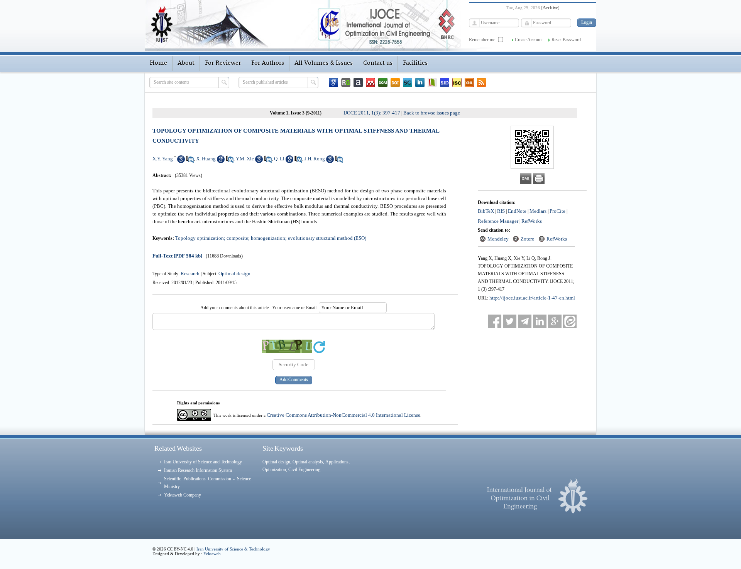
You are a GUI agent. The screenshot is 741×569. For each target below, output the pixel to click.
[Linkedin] (420, 82)
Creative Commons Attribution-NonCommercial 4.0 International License (343, 415)
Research (190, 273)
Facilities (415, 63)
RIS (501, 211)
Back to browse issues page (431, 113)
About (186, 63)
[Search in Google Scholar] (181, 161)
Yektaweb (212, 553)
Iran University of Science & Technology (233, 549)
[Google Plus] (555, 321)
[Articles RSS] (481, 82)
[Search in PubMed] (190, 161)
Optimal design (234, 273)
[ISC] (457, 82)
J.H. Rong (315, 159)
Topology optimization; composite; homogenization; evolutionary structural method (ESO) (270, 238)
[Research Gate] (345, 82)
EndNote (517, 211)
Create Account (529, 39)
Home (158, 63)
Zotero (528, 239)
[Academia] (358, 82)
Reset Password (566, 39)
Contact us (377, 63)
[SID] (444, 82)
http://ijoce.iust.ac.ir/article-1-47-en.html (532, 298)
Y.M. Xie (245, 159)
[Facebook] (494, 321)
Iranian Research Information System (198, 470)
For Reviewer (223, 63)
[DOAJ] (382, 82)
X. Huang (206, 159)
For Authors (267, 63)
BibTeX (486, 211)
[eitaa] (570, 321)
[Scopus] (407, 82)
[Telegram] (524, 321)
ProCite (557, 211)
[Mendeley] (370, 82)
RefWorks (531, 221)
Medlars (538, 211)
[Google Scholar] (333, 82)
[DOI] (395, 82)
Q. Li (279, 159)
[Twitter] (509, 321)
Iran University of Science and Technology (203, 462)
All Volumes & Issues (323, 63)
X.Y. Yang (162, 159)
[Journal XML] (469, 82)
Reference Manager (498, 221)
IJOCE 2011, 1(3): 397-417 (371, 113)
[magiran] (432, 82)
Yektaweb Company (182, 495)
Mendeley (498, 239)
